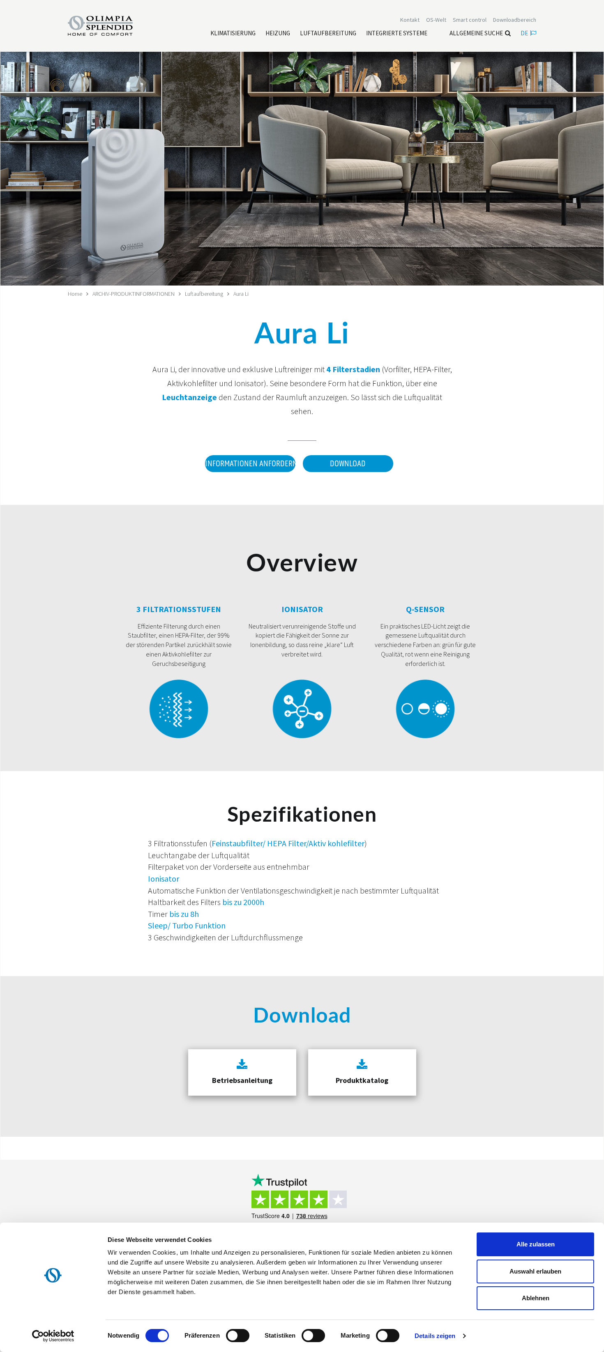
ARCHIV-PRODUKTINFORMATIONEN (133, 293)
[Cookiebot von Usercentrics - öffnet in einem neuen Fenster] (53, 1336)
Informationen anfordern (250, 463)
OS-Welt (436, 19)
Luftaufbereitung (204, 293)
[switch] (237, 1335)
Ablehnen (535, 1297)
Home (75, 293)
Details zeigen (435, 1335)
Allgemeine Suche (476, 33)
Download (348, 463)
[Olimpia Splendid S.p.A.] (109, 25)
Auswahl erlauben (535, 1271)
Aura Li (241, 293)
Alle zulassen (535, 1244)
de (524, 33)
